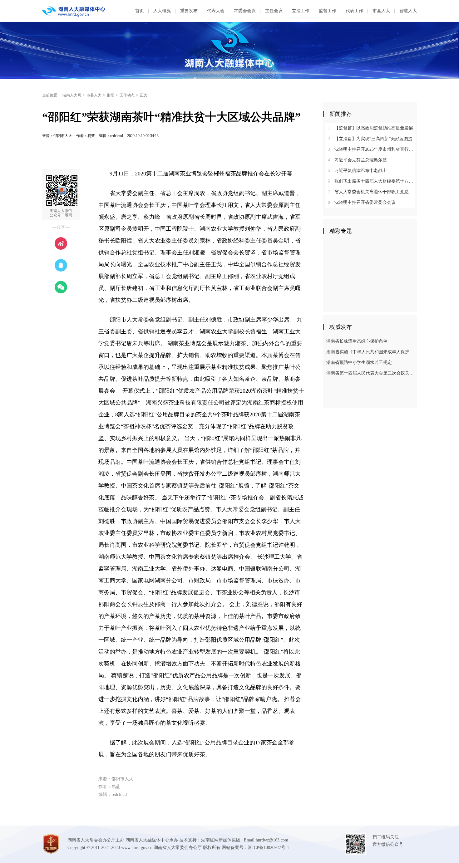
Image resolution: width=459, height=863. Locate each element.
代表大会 (216, 10)
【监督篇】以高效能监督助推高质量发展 (370, 128)
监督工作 (327, 10)
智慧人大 (408, 10)
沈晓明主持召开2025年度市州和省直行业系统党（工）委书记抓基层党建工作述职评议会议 (372, 149)
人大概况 (162, 10)
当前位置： (51, 95)
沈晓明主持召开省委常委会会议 (362, 202)
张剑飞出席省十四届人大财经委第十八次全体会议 (372, 181)
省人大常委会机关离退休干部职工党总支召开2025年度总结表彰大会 (372, 191)
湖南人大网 (71, 95)
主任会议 (274, 10)
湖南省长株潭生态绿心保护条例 (356, 341)
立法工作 (300, 10)
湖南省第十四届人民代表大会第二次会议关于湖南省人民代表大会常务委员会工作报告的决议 (370, 373)
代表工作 (354, 10)
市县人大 (381, 10)
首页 (139, 10)
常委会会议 (245, 10)
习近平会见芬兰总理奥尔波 (357, 160)
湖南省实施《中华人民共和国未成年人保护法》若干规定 (370, 352)
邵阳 (110, 95)
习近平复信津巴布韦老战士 (357, 170)
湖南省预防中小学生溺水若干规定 (359, 362)
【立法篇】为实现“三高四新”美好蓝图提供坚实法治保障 (372, 138)
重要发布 (189, 10)
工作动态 (127, 95)
